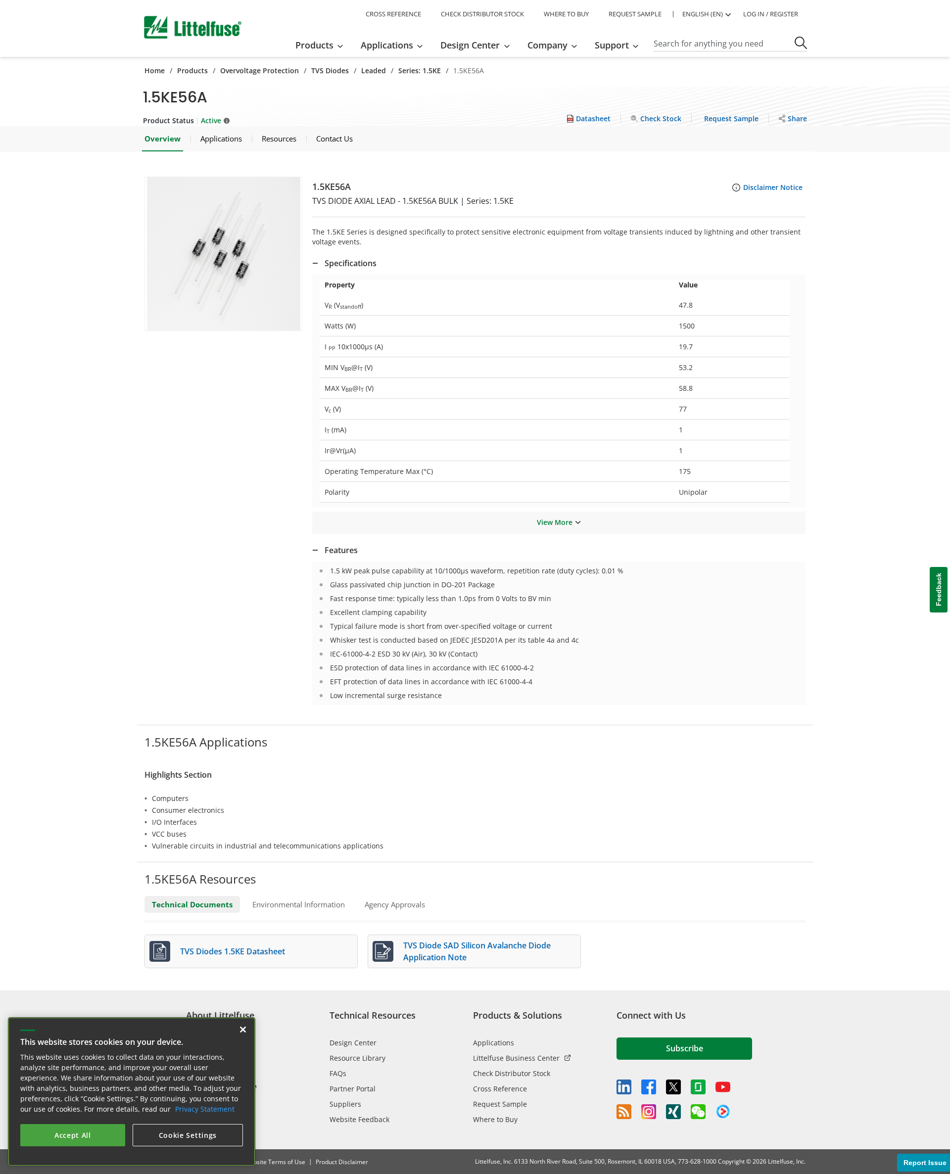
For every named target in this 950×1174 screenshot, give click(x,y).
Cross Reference (500, 1088)
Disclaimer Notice (773, 187)
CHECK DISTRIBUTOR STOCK (482, 13)
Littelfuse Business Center (516, 1058)
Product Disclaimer (342, 1162)
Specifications (351, 263)
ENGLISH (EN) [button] (702, 13)
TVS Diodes (330, 70)
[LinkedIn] (624, 1087)
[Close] (243, 1029)
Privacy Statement (205, 1109)
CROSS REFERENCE (393, 13)
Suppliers (345, 1104)
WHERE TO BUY (566, 13)
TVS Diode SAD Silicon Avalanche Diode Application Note (477, 951)
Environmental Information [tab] (298, 904)
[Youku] (722, 1111)
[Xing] (673, 1111)
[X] (673, 1087)
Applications (493, 1042)
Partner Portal (353, 1088)
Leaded (373, 70)
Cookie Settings (188, 1135)
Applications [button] (387, 45)
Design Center (353, 1042)
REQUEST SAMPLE (635, 13)
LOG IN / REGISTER (770, 13)
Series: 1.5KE (419, 70)
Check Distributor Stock (511, 1073)
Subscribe (684, 1048)
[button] (223, 253)
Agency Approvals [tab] (395, 904)
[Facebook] (648, 1087)
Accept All (72, 1135)
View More (554, 522)
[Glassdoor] (698, 1087)
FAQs (338, 1073)
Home (154, 70)
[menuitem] (322, 45)
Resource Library (357, 1058)
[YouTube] (722, 1087)
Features (341, 550)
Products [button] (314, 45)
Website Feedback (359, 1119)
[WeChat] (698, 1111)
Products (192, 70)
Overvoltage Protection (259, 70)
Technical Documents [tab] (192, 904)
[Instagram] (648, 1111)
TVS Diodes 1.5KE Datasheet (232, 951)
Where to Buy (495, 1119)
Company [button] (547, 45)
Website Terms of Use (274, 1162)
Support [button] (612, 45)
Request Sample (500, 1104)
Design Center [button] (470, 45)
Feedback (939, 589)
